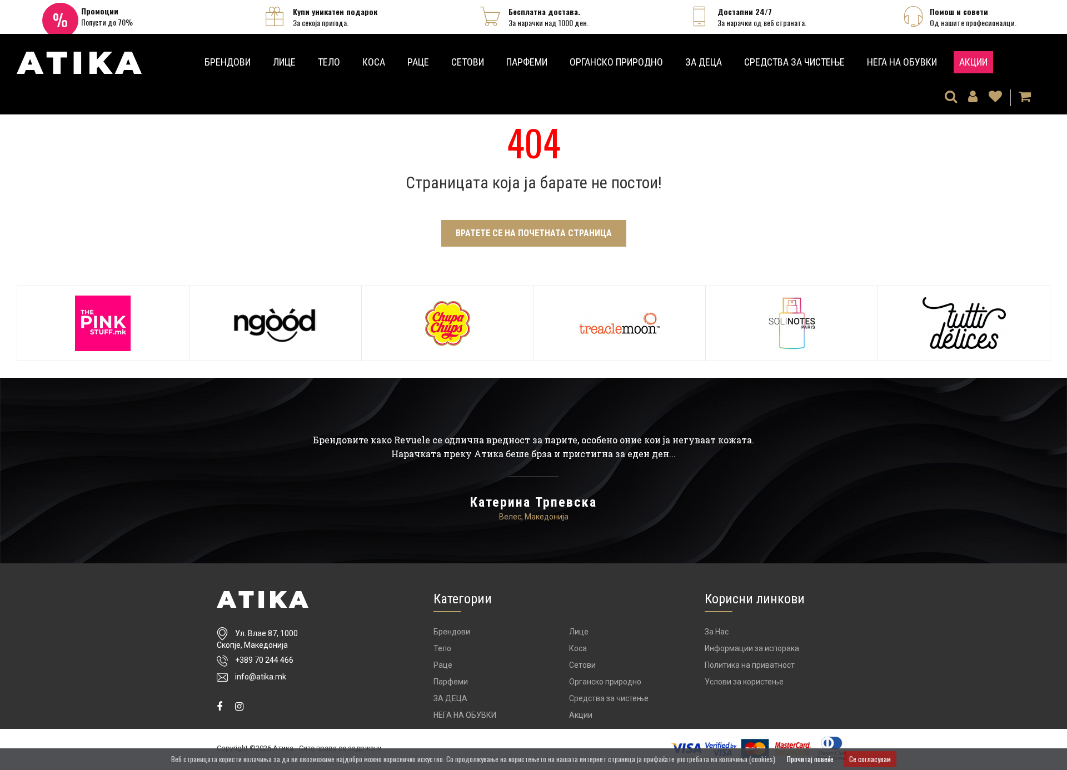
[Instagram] (239, 706)
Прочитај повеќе (810, 758)
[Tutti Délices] (964, 323)
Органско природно (616, 62)
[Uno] (79, 59)
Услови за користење (744, 681)
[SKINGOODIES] (275, 323)
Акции (973, 62)
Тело (329, 62)
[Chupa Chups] (447, 323)
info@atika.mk (260, 676)
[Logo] (262, 599)
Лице (284, 62)
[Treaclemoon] (619, 323)
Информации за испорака (752, 648)
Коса (373, 62)
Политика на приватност (750, 665)
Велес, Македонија (534, 516)
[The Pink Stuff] (103, 323)
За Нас (717, 631)
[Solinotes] (791, 323)
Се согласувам (870, 758)
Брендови (228, 62)
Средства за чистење (794, 62)
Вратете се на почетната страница (534, 233)
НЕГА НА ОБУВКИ (902, 62)
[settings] (995, 97)
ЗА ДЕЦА (703, 62)
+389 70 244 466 (264, 660)
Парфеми (526, 62)
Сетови (467, 62)
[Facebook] (219, 706)
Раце (418, 62)
